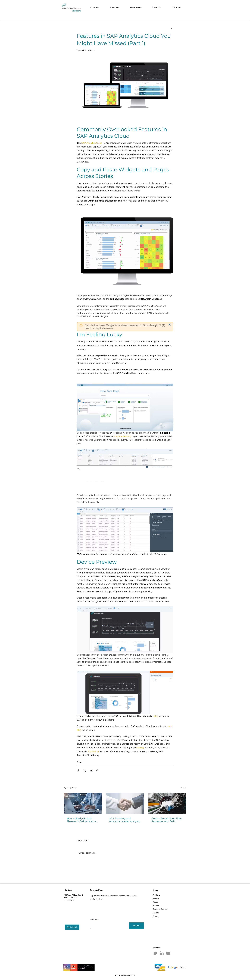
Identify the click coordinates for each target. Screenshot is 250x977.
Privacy (155, 916)
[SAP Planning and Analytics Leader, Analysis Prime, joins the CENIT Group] (125, 803)
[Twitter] (155, 953)
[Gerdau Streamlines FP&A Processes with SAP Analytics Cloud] (167, 803)
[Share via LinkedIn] (91, 770)
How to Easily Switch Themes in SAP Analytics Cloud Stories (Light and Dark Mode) (81, 820)
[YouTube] (168, 953)
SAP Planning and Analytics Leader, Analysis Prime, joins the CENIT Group (124, 820)
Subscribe (94, 919)
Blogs (79, 761)
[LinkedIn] (161, 953)
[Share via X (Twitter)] (84, 770)
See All (183, 788)
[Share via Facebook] (78, 770)
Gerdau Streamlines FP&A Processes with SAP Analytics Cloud (166, 820)
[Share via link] (97, 770)
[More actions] (171, 28)
